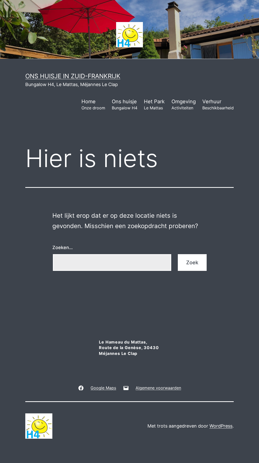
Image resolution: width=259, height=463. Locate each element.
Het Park (154, 104)
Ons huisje (124, 104)
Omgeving (183, 104)
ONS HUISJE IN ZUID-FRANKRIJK (72, 76)
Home (93, 104)
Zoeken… (62, 247)
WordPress (220, 426)
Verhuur (218, 104)
